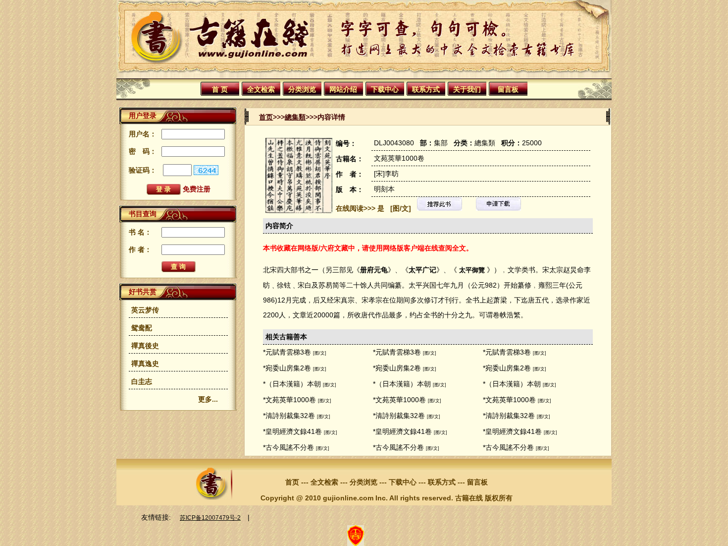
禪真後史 (145, 346)
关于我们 (467, 89)
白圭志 (141, 381)
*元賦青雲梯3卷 (287, 352)
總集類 (295, 117)
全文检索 (261, 89)
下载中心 (385, 89)
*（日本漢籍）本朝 (292, 384)
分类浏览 (302, 89)
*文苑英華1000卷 (289, 400)
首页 (266, 117)
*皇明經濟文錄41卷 (292, 431)
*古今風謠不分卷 (288, 447)
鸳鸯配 (141, 328)
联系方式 (426, 89)
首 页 (220, 89)
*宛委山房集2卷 (287, 368)
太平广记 (422, 270)
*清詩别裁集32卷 (289, 416)
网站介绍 (343, 89)
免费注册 (196, 189)
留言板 (508, 89)
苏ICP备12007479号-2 (210, 517)
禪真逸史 (145, 363)
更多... (208, 399)
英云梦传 (145, 310)
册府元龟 (374, 270)
